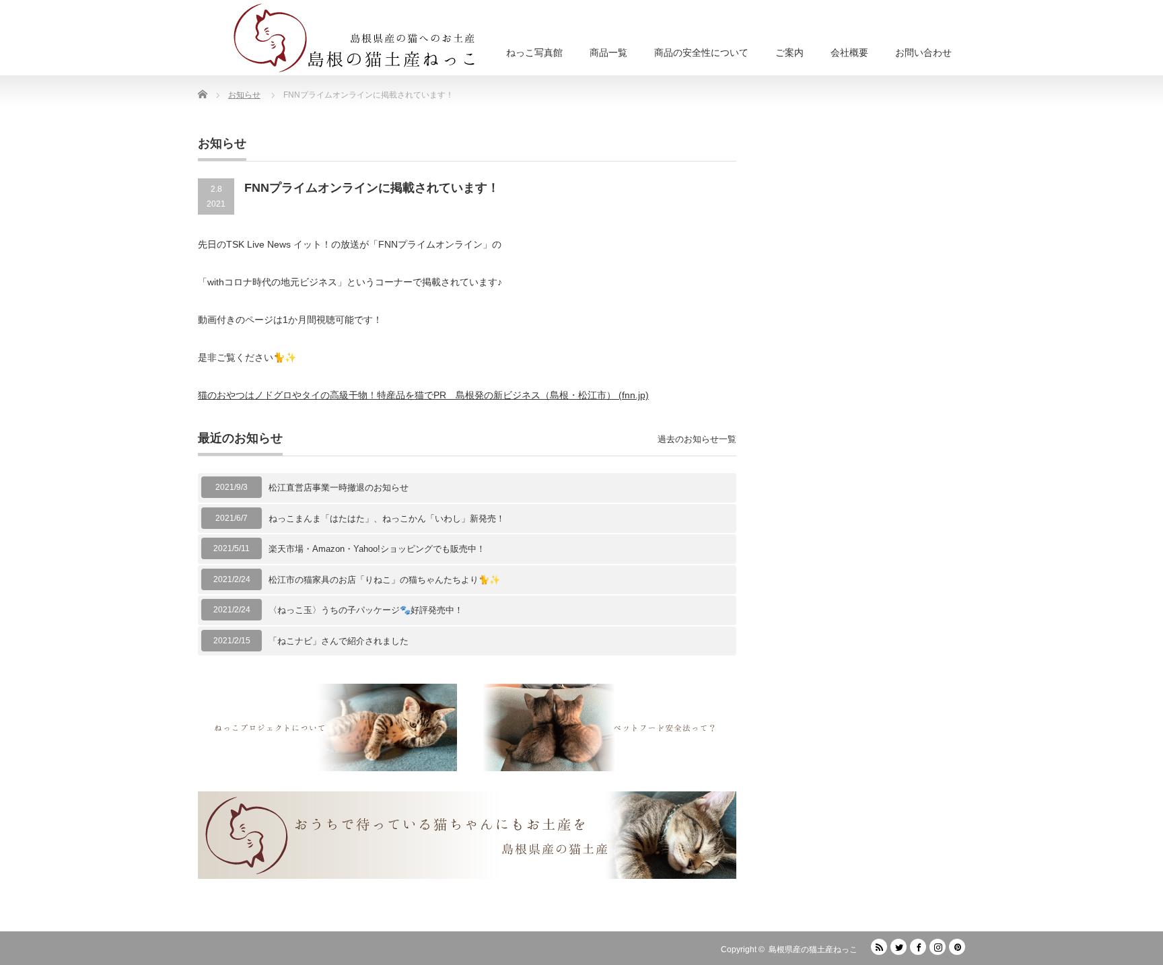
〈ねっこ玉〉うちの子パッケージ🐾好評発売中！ (366, 610)
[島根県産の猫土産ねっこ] (357, 37)
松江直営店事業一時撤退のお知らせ (339, 487)
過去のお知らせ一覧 (697, 439)
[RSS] (879, 947)
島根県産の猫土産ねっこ (813, 949)
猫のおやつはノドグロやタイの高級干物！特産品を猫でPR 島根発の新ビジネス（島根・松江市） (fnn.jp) (423, 395)
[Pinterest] (957, 947)
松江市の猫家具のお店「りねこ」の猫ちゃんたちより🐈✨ (384, 580)
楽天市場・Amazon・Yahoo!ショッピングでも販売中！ (377, 549)
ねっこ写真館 (534, 52)
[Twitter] (898, 947)
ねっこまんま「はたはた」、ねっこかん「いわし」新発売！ (387, 518)
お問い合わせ (923, 52)
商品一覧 (608, 52)
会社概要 (849, 52)
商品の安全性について (701, 52)
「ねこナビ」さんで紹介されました (339, 641)
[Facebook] (918, 947)
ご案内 (789, 52)
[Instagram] (937, 947)
